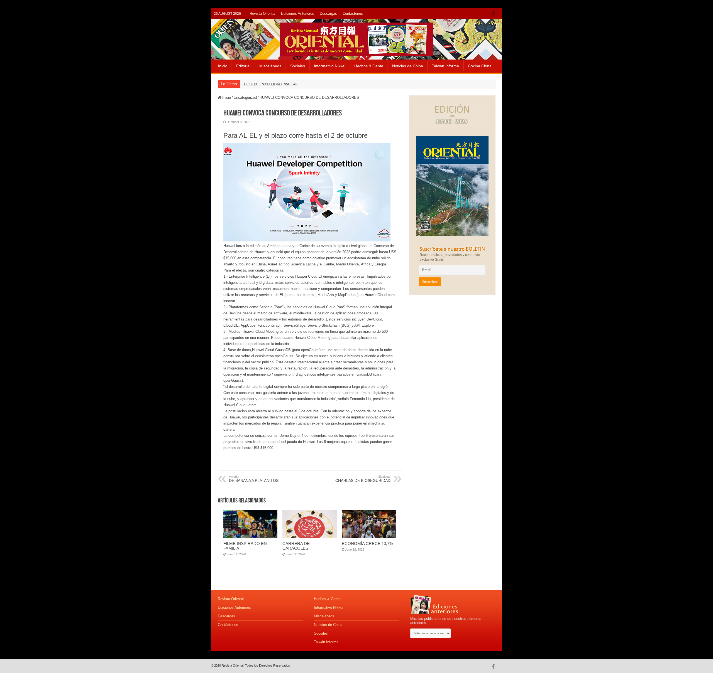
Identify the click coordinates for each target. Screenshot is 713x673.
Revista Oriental (262, 13)
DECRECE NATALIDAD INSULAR (271, 84)
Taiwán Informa (445, 66)
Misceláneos (270, 66)
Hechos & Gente (368, 66)
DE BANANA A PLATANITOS (254, 479)
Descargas (328, 13)
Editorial (243, 66)
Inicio (222, 66)
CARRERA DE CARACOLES (296, 546)
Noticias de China (407, 66)
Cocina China (480, 66)
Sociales (297, 66)
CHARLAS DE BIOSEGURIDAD (362, 479)
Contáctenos (353, 13)
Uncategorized (245, 97)
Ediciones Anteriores (297, 13)
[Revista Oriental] (356, 38)
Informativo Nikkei (329, 66)
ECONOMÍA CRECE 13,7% (367, 543)
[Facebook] (494, 13)
